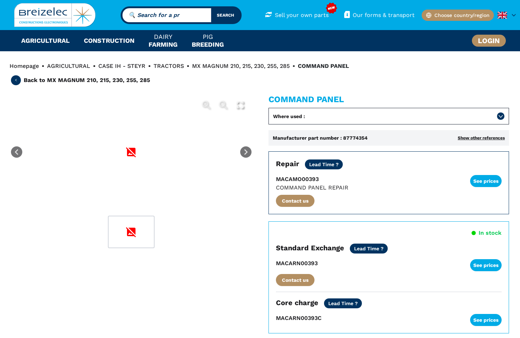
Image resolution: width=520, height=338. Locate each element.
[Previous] (16, 152)
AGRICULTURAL (68, 66)
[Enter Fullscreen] (240, 105)
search (225, 15)
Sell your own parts (302, 15)
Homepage (24, 66)
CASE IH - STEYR (121, 66)
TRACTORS (169, 66)
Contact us (295, 201)
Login (489, 40)
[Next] (246, 152)
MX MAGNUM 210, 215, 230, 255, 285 (241, 66)
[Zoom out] (223, 105)
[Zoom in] (206, 105)
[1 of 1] (131, 232)
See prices (485, 181)
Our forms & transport (384, 15)
